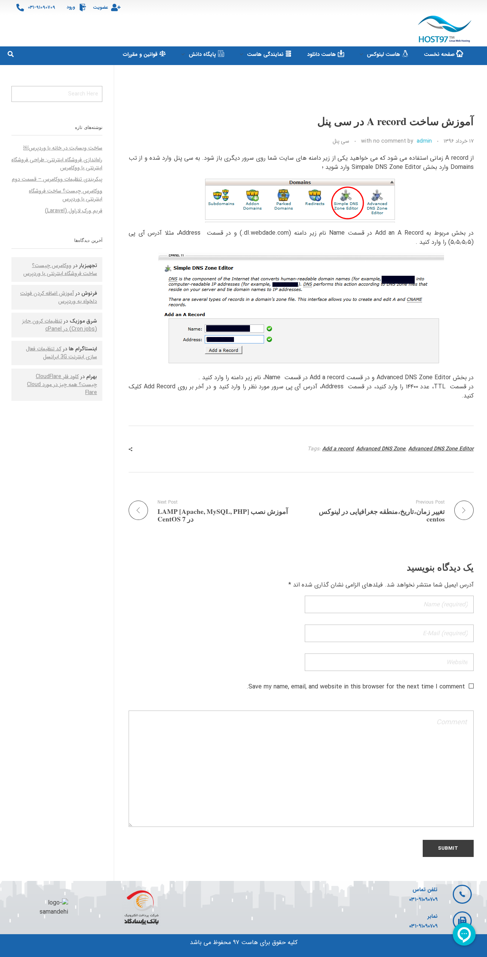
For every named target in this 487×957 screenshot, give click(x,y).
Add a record (337, 449)
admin (424, 141)
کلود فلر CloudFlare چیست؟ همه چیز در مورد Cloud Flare (62, 384)
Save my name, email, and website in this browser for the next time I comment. (356, 687)
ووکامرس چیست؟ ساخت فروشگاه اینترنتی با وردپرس (65, 195)
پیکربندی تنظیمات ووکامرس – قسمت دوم (57, 179)
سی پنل (341, 141)
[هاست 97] (446, 29)
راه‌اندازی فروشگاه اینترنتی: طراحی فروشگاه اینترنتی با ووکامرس (56, 164)
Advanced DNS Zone (381, 449)
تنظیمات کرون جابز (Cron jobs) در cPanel (59, 325)
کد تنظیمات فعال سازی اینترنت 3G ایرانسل (61, 353)
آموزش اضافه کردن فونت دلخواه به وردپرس (58, 297)
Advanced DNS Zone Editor (441, 449)
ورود (71, 7)
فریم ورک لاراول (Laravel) (73, 211)
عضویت (100, 7)
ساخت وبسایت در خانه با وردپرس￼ (62, 148)
